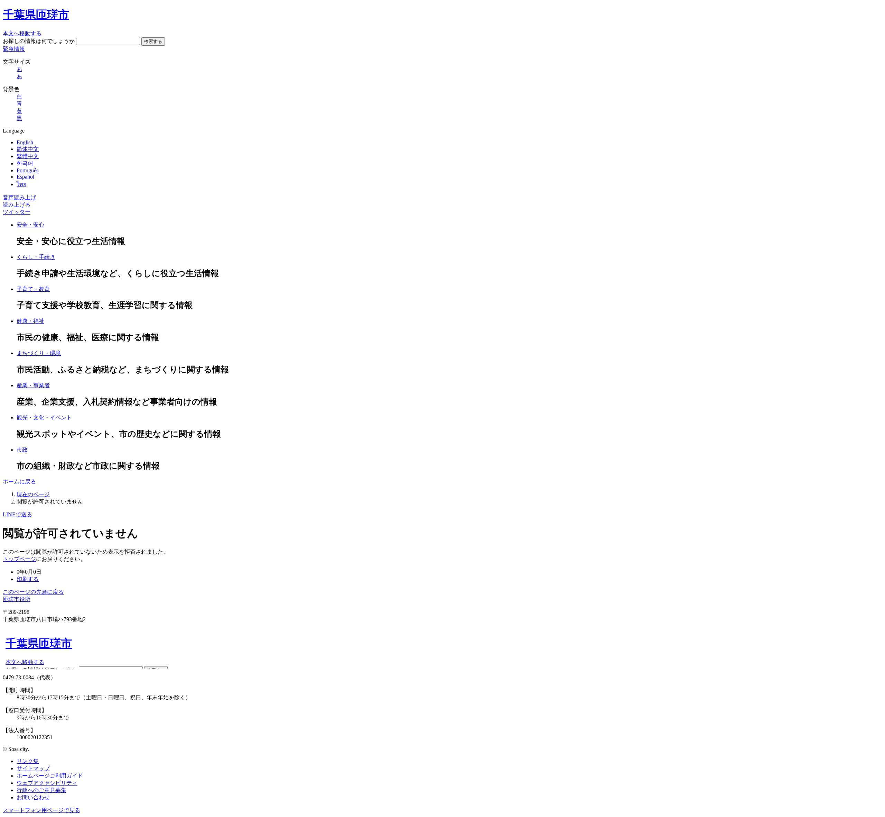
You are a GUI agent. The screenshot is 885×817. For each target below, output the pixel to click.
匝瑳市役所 (16, 599)
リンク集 (28, 761)
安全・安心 (30, 225)
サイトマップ (33, 768)
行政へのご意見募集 (41, 790)
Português (27, 170)
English (25, 142)
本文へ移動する (22, 33)
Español (25, 177)
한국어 (25, 163)
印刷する (28, 579)
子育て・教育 (33, 289)
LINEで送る (17, 514)
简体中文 (28, 149)
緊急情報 (14, 49)
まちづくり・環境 (39, 353)
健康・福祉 (30, 321)
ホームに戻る (19, 481)
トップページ (19, 559)
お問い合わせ (33, 797)
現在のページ (33, 494)
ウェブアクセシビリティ (47, 783)
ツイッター (16, 212)
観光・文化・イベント (44, 417)
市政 (22, 450)
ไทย (21, 184)
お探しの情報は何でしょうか (39, 41)
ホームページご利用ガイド (50, 776)
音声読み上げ (19, 197)
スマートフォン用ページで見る (41, 810)
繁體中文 (28, 156)
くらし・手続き (36, 257)
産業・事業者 (33, 385)
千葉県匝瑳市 (36, 14)
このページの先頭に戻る (33, 592)
